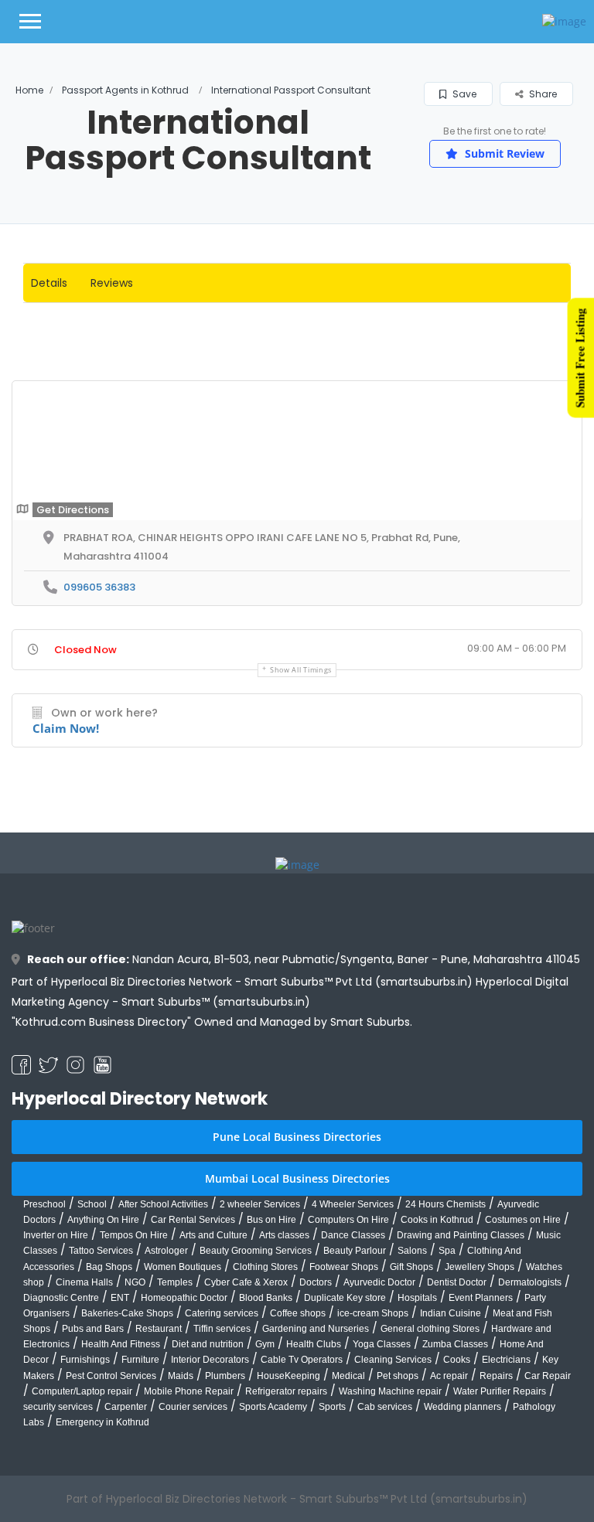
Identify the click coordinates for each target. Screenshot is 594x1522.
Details (49, 283)
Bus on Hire (271, 1332)
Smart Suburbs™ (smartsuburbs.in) (215, 1114)
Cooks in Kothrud (437, 1332)
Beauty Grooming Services (256, 1364)
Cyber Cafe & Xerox (246, 1395)
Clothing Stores (265, 1379)
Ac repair (449, 1488)
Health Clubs (313, 1457)
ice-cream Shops (372, 1426)
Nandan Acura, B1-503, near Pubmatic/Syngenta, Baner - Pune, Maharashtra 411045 (303, 1072)
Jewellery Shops (479, 1379)
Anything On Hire (103, 1332)
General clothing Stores (430, 1441)
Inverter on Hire (55, 1348)
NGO (135, 1395)
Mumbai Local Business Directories (297, 1291)
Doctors (315, 1395)
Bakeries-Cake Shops (127, 1426)
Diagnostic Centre (61, 1410)
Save (463, 93)
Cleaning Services (393, 1473)
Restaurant (158, 1441)
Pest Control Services (111, 1488)
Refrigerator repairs (286, 1504)
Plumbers (225, 1488)
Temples (175, 1395)
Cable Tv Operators (302, 1473)
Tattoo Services (101, 1364)
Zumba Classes (455, 1457)
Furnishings (85, 1473)
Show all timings (301, 783)
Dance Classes (353, 1348)
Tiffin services (222, 1441)
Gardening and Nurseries (315, 1441)
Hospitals (417, 1410)
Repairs (496, 1488)
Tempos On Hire (134, 1348)
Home (29, 90)
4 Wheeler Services (353, 1317)
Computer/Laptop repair (82, 1504)
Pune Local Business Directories (297, 1249)
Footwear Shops (343, 1379)
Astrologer (166, 1364)
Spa (447, 1364)
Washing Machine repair (390, 1504)
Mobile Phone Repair (189, 1504)
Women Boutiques (182, 1379)
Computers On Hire (348, 1332)
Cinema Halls (84, 1395)
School (92, 1317)
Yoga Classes (382, 1457)
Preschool (44, 1317)
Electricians (506, 1473)
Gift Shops (411, 1379)
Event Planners (481, 1410)
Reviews (111, 283)
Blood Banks (265, 1410)
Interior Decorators (210, 1473)
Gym (265, 1457)
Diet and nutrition (208, 1457)
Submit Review (503, 153)
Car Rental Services (193, 1332)
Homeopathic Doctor (184, 1410)
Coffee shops (298, 1426)
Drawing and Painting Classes (460, 1348)
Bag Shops (109, 1379)
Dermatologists (530, 1395)
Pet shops (397, 1488)
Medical (348, 1488)
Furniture (140, 1473)
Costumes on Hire (523, 1332)
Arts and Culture (213, 1348)
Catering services (221, 1426)
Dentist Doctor (456, 1395)
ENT (120, 1410)
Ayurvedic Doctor (379, 1395)
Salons (412, 1364)
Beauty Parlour (354, 1364)
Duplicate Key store (345, 1410)
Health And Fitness (120, 1457)
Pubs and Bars (93, 1441)
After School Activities (163, 1317)
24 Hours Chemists (445, 1317)
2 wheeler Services (260, 1317)
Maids (180, 1488)
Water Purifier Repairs (499, 1504)
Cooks (456, 1473)
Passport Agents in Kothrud (125, 90)
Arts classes (284, 1348)
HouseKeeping (288, 1488)
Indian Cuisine (450, 1426)
